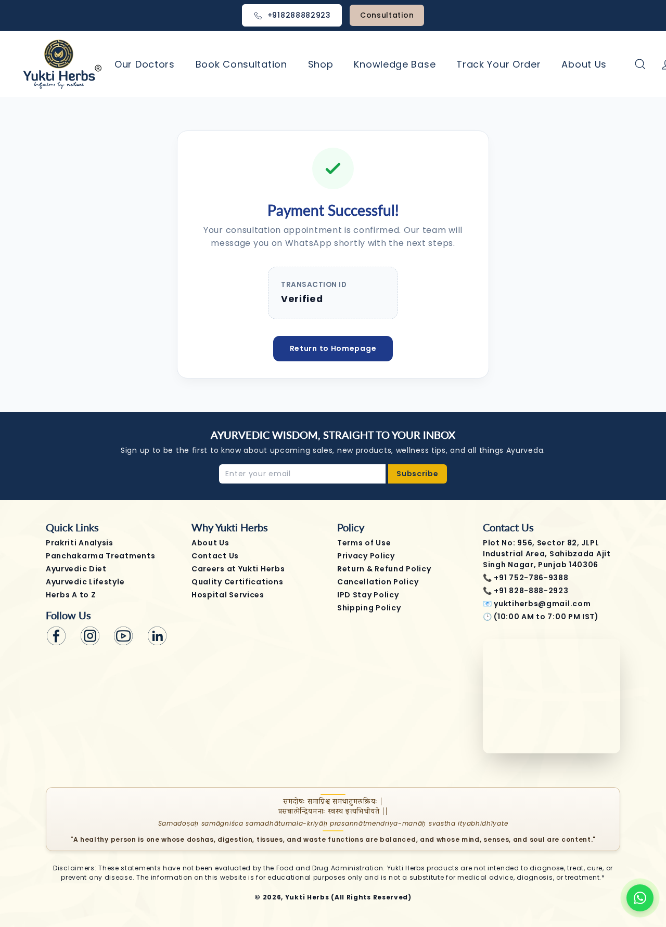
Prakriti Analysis (79, 543)
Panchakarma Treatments (100, 556)
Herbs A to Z (71, 595)
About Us (584, 64)
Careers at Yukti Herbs (238, 569)
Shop (321, 64)
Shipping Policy (369, 608)
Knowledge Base (395, 64)
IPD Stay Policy (368, 595)
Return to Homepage (333, 348)
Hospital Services (227, 595)
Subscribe (417, 473)
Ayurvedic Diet (76, 569)
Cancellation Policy (377, 582)
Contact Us (215, 556)
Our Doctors (144, 64)
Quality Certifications (237, 582)
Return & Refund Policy (384, 569)
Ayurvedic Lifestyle (85, 582)
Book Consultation (241, 64)
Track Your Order (498, 64)
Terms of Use (364, 543)
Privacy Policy (366, 556)
